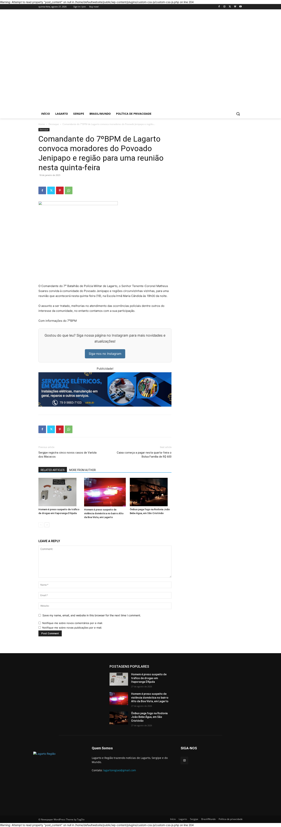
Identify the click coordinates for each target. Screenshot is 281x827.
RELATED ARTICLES (53, 470)
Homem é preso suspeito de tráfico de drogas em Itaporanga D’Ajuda (148, 678)
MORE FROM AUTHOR (82, 470)
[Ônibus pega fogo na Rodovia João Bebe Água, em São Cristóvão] (150, 492)
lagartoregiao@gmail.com (119, 770)
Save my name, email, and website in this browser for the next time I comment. (91, 615)
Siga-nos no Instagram (105, 353)
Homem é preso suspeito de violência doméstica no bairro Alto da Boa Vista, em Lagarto (103, 513)
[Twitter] (230, 7)
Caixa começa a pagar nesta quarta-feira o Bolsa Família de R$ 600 (144, 454)
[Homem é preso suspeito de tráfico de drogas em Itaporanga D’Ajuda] (59, 492)
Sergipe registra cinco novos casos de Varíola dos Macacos (67, 454)
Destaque (54, 124)
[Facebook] (219, 7)
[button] (238, 113)
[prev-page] (40, 524)
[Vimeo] (235, 7)
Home (41, 124)
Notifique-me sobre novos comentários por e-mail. (72, 623)
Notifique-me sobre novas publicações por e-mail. (72, 627)
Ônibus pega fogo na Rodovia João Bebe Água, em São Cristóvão (149, 717)
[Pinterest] (60, 190)
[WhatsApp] (68, 190)
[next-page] (47, 524)
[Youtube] (240, 7)
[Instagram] (224, 7)
